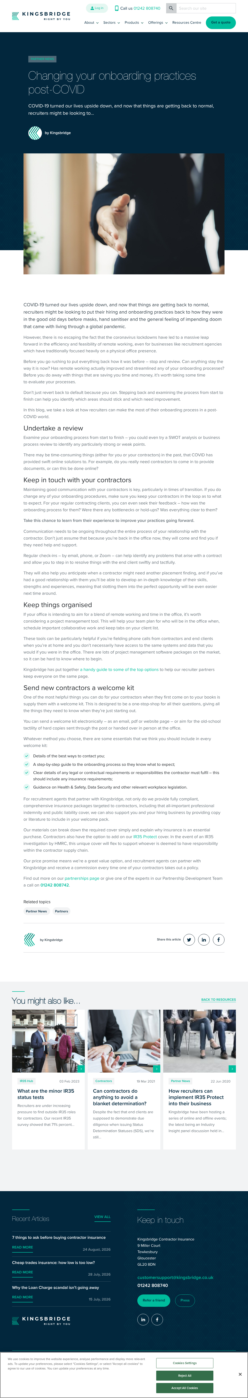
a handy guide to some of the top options (119, 669)
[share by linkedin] (204, 940)
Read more (22, 1247)
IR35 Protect (145, 837)
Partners (61, 911)
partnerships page (82, 878)
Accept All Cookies (184, 1388)
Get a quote (221, 22)
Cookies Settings (185, 1363)
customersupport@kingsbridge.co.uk (175, 1277)
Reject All (184, 1375)
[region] (124, 1375)
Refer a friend (154, 1300)
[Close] (240, 1374)
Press (184, 1300)
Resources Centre (186, 22)
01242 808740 (152, 1285)
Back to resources (218, 1000)
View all (102, 1217)
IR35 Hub (26, 1081)
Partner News (42, 59)
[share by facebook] (219, 940)
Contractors (103, 1081)
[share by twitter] (189, 940)
